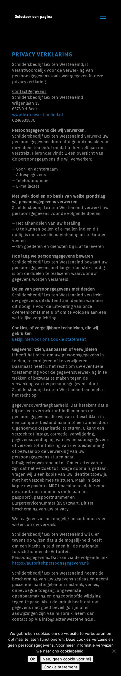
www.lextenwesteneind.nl (37, 114)
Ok (32, 659)
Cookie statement (60, 667)
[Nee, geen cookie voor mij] (114, 651)
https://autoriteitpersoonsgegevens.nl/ (50, 563)
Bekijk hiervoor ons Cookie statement (49, 339)
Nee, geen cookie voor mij (67, 659)
